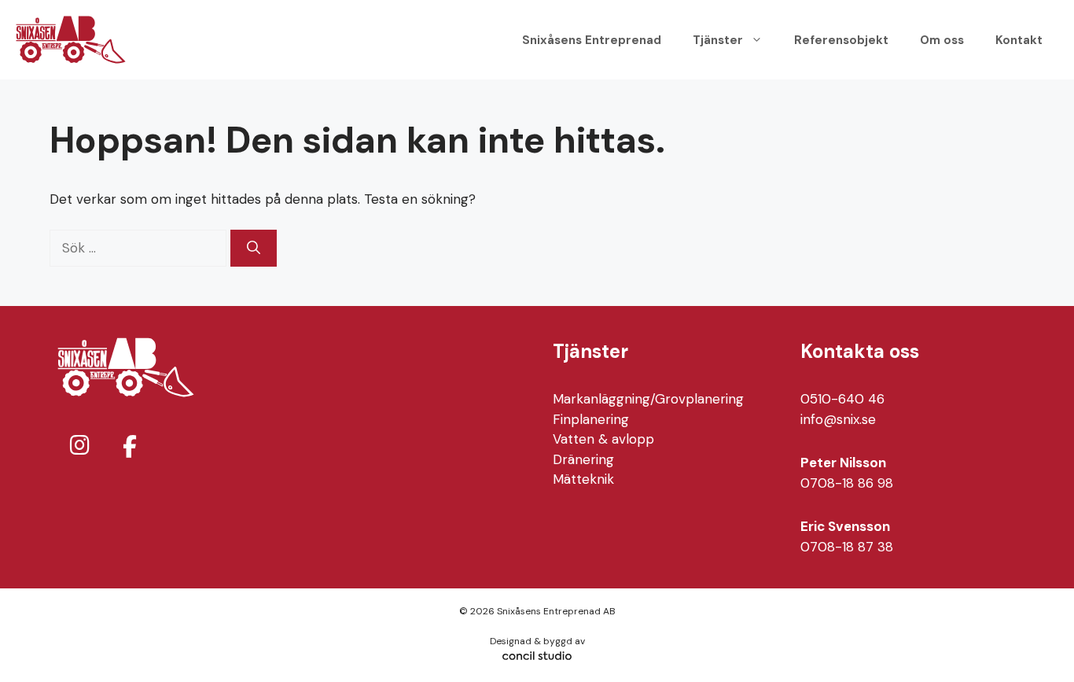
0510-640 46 (842, 398)
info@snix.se (838, 419)
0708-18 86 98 (846, 483)
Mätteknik (583, 479)
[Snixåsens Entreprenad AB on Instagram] (79, 445)
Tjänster (718, 40)
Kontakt (1019, 40)
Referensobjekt (841, 40)
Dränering (583, 459)
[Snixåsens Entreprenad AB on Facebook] (130, 447)
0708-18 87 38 (846, 546)
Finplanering (591, 419)
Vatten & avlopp (603, 439)
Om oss (942, 40)
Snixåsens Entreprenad (591, 40)
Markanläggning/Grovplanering (648, 398)
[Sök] (253, 248)
